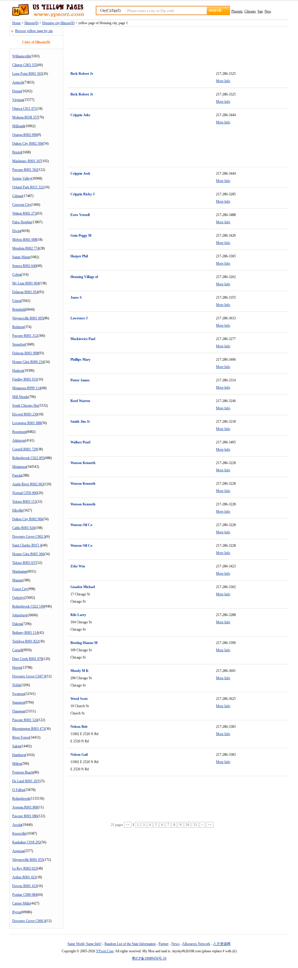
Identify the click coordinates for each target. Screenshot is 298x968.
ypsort (46, 11)
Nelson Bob (79, 727)
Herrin (16, 668)
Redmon (18, 327)
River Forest (20, 737)
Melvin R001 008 (24, 240)
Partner (163, 944)
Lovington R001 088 (26, 423)
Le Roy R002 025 (24, 868)
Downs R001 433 (24, 886)
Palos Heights (21, 222)
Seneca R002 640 (24, 266)
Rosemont (19, 432)
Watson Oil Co (81, 525)
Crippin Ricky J (82, 194)
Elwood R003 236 (25, 414)
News (175, 944)
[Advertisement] (173, 45)
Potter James (80, 380)
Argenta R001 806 (25, 807)
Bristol (17, 152)
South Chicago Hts (25, 406)
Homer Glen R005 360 (28, 554)
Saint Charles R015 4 (27, 545)
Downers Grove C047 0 (29, 676)
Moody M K (79, 671)
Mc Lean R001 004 (25, 283)
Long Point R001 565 (27, 74)
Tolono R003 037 (24, 563)
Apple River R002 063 (28, 484)
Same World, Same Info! (85, 944)
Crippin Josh (80, 173)
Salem (16, 746)
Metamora (19, 467)
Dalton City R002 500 (27, 143)
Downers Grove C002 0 (29, 537)
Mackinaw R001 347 (26, 161)
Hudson (17, 371)
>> (210, 825)
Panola (17, 475)
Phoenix (237, 11)
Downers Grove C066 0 (29, 921)
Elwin (16, 231)
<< (128, 825)
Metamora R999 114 (26, 388)
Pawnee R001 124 (25, 720)
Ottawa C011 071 (24, 109)
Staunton (18, 702)
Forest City (20, 589)
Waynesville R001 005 (27, 318)
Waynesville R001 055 (27, 860)
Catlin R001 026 (23, 528)
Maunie (17, 580)
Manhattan (19, 571)
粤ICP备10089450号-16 (149, 958)
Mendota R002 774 (25, 248)
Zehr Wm (77, 566)
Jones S (76, 297)
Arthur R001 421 (24, 877)
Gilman (17, 196)
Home (16, 23)
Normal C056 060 (24, 493)
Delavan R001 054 (25, 292)
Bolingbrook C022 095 (28, 458)
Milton (17, 764)
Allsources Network (196, 944)
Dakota (17, 624)
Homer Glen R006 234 (28, 362)
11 (195, 825)
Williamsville (21, 56)
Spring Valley (21, 178)
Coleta (16, 274)
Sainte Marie (21, 257)
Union (16, 301)
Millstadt (18, 126)
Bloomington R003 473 (28, 729)
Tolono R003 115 (24, 502)
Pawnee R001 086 (25, 816)
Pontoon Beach (22, 772)
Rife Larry (78, 615)
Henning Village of (84, 277)
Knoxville (19, 833)
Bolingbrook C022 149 (28, 606)
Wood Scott (79, 699)
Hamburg (18, 755)
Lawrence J (79, 318)
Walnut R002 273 (24, 213)
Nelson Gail (79, 755)
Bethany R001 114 (25, 633)
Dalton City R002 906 (27, 519)
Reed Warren (80, 401)
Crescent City (21, 205)
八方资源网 (221, 944)
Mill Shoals (20, 397)
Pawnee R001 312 (25, 336)
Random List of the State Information (130, 944)
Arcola (17, 825)
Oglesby (18, 598)
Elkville (17, 510)
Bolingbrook (21, 799)
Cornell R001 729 (24, 449)
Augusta (18, 851)
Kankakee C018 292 (26, 842)
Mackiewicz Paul (82, 339)
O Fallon (18, 790)
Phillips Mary (80, 360)
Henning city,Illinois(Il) (58, 23)
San (260, 11)
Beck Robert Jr (81, 74)
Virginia (17, 100)
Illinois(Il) (31, 23)
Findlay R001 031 (24, 379)
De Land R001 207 (25, 781)
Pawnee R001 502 (25, 170)
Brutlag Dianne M (83, 643)
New (268, 11)
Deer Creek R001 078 (27, 659)
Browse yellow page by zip (34, 31)
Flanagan (18, 711)
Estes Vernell (80, 215)
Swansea (18, 694)
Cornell (17, 650)
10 (187, 825)
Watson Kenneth (82, 463)
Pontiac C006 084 (24, 895)
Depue (16, 91)
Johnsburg (19, 615)
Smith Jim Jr (80, 422)
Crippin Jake (80, 115)
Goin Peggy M (80, 235)
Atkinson (18, 440)
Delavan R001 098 (25, 353)
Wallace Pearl (80, 442)
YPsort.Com (104, 951)
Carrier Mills (21, 903)
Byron (16, 912)
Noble (16, 685)
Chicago (250, 11)
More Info (223, 81)
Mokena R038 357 (25, 117)
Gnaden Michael (82, 587)
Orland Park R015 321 (28, 187)
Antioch (17, 82)
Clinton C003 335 (24, 65)
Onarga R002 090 (24, 135)
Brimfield (18, 309)
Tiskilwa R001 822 (25, 641)
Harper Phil (79, 256)
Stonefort (18, 344)
